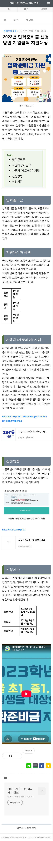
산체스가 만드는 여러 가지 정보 (26, 3)
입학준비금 (18, 159)
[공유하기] (17, 756)
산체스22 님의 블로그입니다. (20, 796)
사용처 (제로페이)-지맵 (26, 170)
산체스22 (22, 31)
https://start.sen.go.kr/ (13, 529)
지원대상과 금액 (21, 165)
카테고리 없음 (10, 31)
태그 (26, 9)
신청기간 (17, 181)
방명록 (44, 9)
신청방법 (17, 176)
